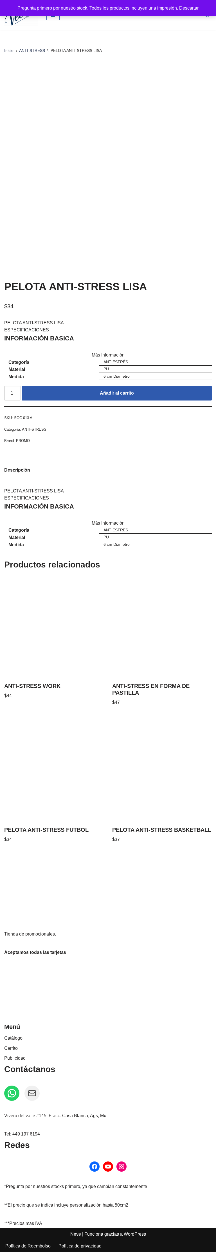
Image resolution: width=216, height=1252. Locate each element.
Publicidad (15, 1058)
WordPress (135, 1234)
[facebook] (94, 1166)
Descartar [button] (189, 8)
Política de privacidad (80, 1246)
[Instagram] (121, 1166)
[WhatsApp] (11, 1093)
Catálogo (13, 1038)
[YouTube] (108, 1166)
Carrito (11, 1048)
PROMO (23, 441)
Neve (75, 1234)
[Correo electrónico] (32, 1093)
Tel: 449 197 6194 (22, 1134)
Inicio (9, 50)
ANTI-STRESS (32, 50)
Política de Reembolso (28, 1246)
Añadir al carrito (117, 393)
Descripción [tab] (17, 470)
